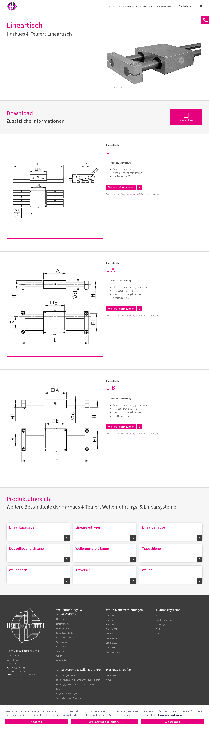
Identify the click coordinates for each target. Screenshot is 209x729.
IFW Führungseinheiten (66, 675)
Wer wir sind (111, 675)
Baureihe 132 (111, 629)
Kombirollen (161, 615)
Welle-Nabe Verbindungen (124, 610)
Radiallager (160, 624)
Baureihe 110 (111, 615)
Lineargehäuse (153, 527)
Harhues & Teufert (118, 670)
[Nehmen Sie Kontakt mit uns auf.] (205, 20)
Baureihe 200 (111, 643)
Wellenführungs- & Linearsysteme (135, 6)
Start (111, 6)
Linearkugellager (22, 527)
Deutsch (183, 6)
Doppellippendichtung (26, 548)
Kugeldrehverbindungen (66, 693)
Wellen (147, 570)
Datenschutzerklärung (170, 715)
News (108, 679)
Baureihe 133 (111, 633)
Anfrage (132, 194)
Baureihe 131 (111, 624)
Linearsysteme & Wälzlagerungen (79, 670)
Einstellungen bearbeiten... (104, 722)
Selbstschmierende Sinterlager (69, 698)
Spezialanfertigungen (115, 652)
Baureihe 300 (111, 647)
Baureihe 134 (111, 638)
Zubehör (159, 633)
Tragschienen (152, 548)
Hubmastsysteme (168, 610)
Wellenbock (18, 570)
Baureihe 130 (111, 620)
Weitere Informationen (121, 187)
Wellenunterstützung (92, 548)
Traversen (83, 570)
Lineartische (164, 6)
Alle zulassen (172, 722)
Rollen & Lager (62, 689)
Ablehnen (36, 722)
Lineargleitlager (87, 527)
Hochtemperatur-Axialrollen (167, 620)
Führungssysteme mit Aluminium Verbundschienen (78, 679)
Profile (158, 629)
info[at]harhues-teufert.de (24, 674)
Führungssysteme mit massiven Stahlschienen (76, 684)
